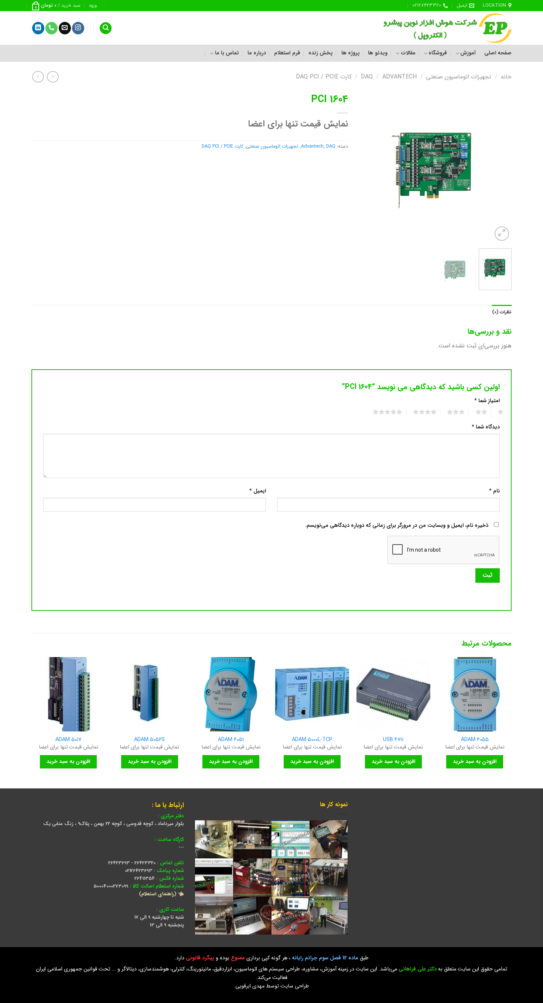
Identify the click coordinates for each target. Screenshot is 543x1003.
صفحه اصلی (498, 53)
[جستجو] (106, 28)
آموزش (468, 53)
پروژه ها (350, 53)
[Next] (366, 166)
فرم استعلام (287, 53)
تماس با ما (227, 53)
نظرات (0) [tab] (502, 312)
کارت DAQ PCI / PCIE (324, 76)
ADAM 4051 (231, 740)
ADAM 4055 (475, 740)
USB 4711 (393, 740)
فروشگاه (437, 53)
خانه (506, 76)
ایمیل (257, 491)
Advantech (399, 76)
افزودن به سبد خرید (474, 761)
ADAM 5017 (68, 740)
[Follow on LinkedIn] (38, 28)
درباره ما (256, 53)
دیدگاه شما (486, 427)
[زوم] (502, 233)
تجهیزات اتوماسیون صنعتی (458, 76)
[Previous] (499, 166)
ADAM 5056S (149, 740)
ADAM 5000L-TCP (312, 740)
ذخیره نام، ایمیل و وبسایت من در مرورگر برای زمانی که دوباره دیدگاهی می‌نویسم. (396, 525)
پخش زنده (320, 53)
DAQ (367, 76)
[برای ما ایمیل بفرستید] (65, 28)
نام (494, 491)
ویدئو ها (377, 53)
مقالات (408, 53)
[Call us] (51, 28)
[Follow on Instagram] (78, 28)
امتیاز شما (487, 401)
